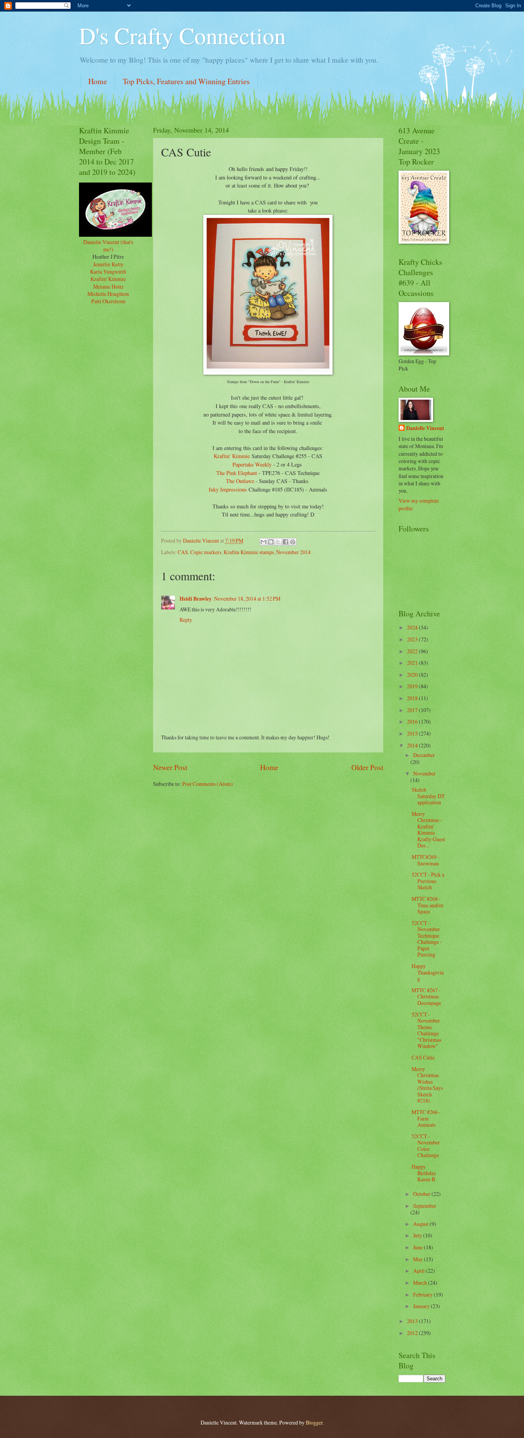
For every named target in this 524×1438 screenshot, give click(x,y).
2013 (413, 1321)
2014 (413, 745)
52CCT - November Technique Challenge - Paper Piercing (427, 938)
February (423, 1294)
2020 (413, 674)
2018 (413, 698)
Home (97, 81)
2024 (413, 627)
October (422, 1193)
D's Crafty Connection (182, 35)
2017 (413, 710)
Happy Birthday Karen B (424, 1173)
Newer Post (170, 767)
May (418, 1259)
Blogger (314, 1422)
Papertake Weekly (252, 464)
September (424, 1205)
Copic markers (205, 552)
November (424, 773)
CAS (183, 552)
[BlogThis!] (271, 542)
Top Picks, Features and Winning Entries (186, 81)
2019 (413, 686)
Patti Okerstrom (108, 301)
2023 (413, 639)
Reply (186, 619)
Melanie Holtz (108, 286)
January (422, 1306)
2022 (413, 651)
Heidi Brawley (196, 599)
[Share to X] (278, 542)
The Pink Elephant (236, 473)
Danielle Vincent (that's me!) (108, 245)
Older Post (367, 767)
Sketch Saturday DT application (428, 796)
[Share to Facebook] (285, 542)
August (421, 1223)
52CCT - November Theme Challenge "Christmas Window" (426, 1030)
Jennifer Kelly (108, 264)
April (419, 1270)
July (418, 1235)
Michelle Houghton (108, 293)
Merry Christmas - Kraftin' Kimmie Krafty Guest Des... (428, 829)
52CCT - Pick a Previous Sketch (428, 881)
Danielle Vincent (425, 428)
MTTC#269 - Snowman (426, 860)
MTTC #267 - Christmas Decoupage (426, 996)
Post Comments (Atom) (207, 783)
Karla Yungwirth (108, 271)
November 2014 (293, 552)
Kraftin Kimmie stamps (249, 552)
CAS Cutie (423, 1057)
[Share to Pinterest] (293, 542)
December (424, 755)
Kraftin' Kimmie (232, 456)
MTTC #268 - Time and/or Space (427, 905)
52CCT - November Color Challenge (426, 1145)
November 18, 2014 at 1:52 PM (247, 598)
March (420, 1282)
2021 (413, 662)
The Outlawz (240, 481)
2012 (413, 1333)
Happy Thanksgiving (428, 972)
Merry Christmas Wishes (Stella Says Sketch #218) (427, 1084)
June (418, 1247)
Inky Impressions (229, 489)
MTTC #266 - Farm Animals (426, 1118)
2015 (413, 733)
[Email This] (263, 542)
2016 (413, 721)
